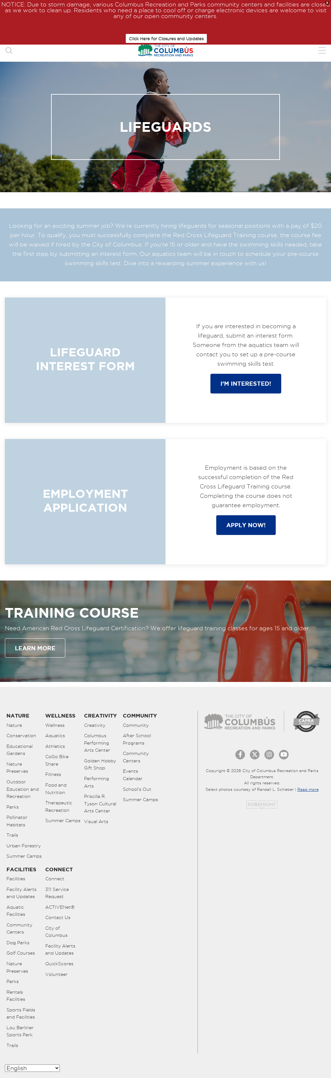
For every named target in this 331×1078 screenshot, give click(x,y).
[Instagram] (269, 754)
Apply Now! (246, 525)
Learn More (35, 648)
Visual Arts (96, 821)
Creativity (94, 725)
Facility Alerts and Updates (21, 893)
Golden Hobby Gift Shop (100, 764)
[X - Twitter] (255, 754)
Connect (54, 878)
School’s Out (137, 789)
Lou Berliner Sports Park (20, 1031)
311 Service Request (57, 893)
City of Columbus (56, 932)
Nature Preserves (17, 767)
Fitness (53, 774)
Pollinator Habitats (16, 821)
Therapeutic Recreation (58, 806)
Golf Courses (20, 953)
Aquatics (55, 735)
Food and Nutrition (56, 788)
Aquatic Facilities (15, 911)
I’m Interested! (245, 383)
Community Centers (136, 757)
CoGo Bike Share (57, 760)
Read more (308, 789)
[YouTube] (284, 754)
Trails (12, 835)
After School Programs (137, 739)
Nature (14, 725)
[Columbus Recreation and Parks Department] (165, 50)
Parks (12, 807)
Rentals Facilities (15, 995)
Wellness (55, 725)
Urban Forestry (23, 845)
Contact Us (57, 917)
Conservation (21, 735)
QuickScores (59, 963)
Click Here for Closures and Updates (166, 38)
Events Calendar (133, 775)
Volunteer (56, 974)
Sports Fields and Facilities (20, 1013)
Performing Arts (96, 782)
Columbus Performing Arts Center (97, 743)
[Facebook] (240, 754)
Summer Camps (24, 856)
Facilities (15, 878)
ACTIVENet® (60, 907)
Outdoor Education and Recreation (22, 789)
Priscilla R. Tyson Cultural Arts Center (100, 803)
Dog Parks (17, 942)
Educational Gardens (19, 750)
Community (136, 725)
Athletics (55, 746)
